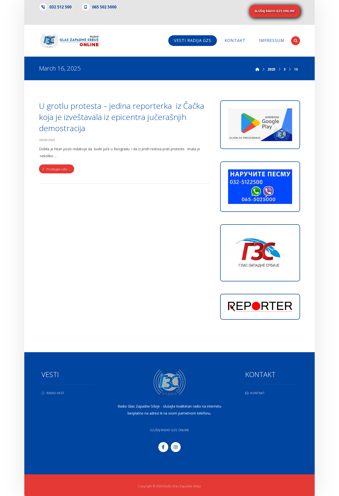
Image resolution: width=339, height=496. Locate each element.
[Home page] (257, 69)
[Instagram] (176, 447)
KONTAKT (257, 393)
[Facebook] (163, 447)
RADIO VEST (55, 393)
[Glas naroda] (69, 40)
